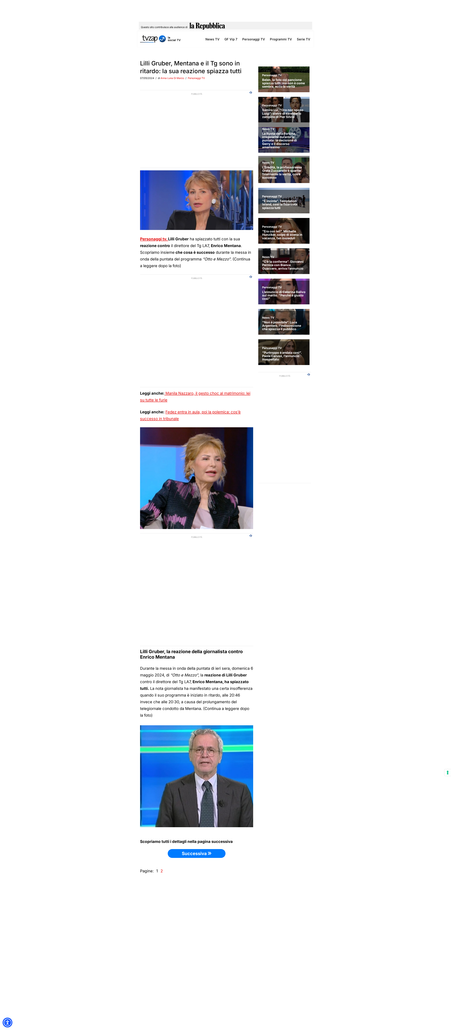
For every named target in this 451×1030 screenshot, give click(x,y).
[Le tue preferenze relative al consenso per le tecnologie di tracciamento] (447, 772)
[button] (7, 1022)
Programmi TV (281, 39)
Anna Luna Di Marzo (172, 78)
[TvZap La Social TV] (160, 39)
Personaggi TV (253, 39)
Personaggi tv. (154, 239)
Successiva (195, 853)
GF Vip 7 (230, 39)
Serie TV (303, 39)
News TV (212, 39)
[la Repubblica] (207, 27)
